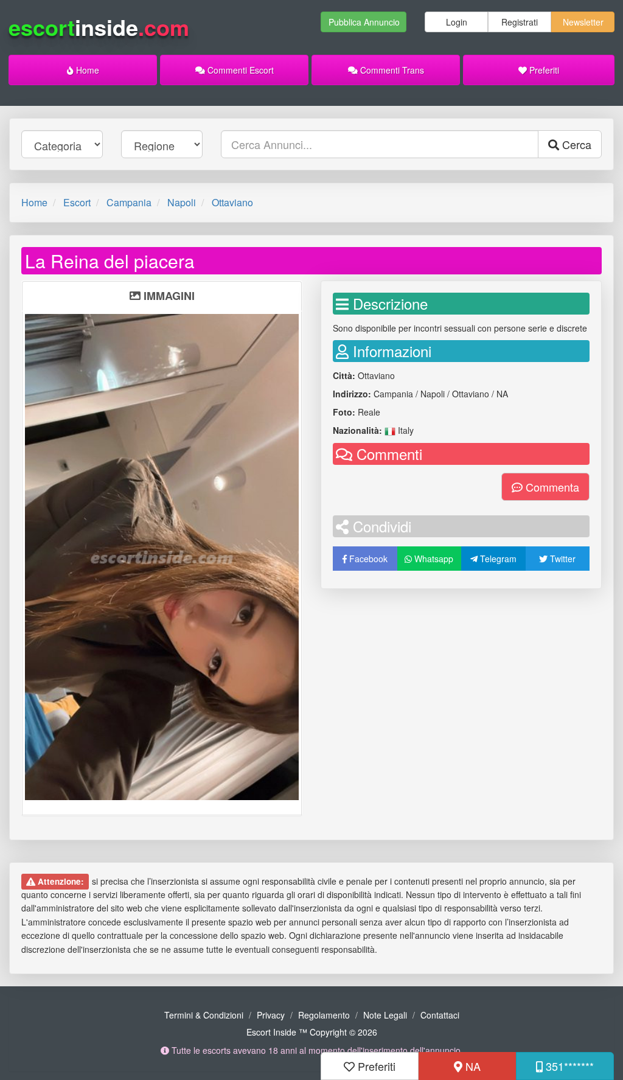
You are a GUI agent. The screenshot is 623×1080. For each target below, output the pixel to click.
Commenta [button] (551, 487)
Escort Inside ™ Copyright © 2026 (311, 1032)
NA (471, 1066)
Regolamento (324, 1015)
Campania (128, 202)
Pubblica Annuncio (364, 22)
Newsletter (583, 22)
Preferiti (543, 70)
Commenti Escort (239, 70)
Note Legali (385, 1015)
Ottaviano (232, 202)
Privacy (271, 1015)
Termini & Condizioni (203, 1015)
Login (456, 22)
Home (86, 70)
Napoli (181, 202)
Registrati (519, 22)
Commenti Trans (391, 70)
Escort (77, 202)
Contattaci (439, 1015)
